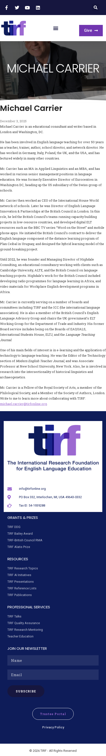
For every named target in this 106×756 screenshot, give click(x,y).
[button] (96, 7)
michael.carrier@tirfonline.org (23, 404)
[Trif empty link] (7, 7)
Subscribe (26, 691)
